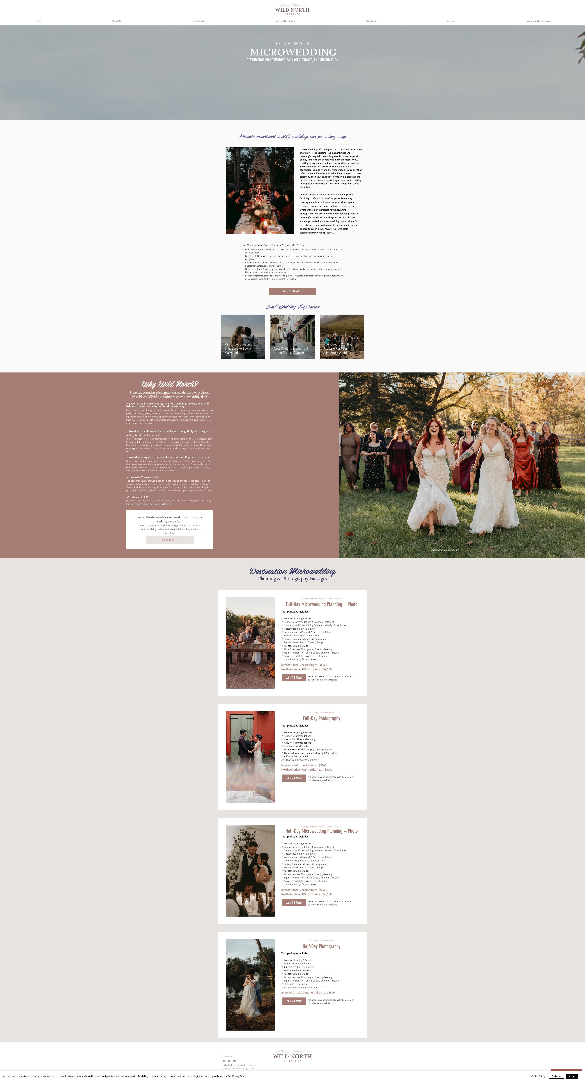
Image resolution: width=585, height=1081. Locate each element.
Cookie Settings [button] (538, 1076)
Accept (572, 1076)
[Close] (581, 1076)
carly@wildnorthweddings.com (239, 1065)
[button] (198, 21)
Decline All (556, 1076)
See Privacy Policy (237, 1076)
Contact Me (227, 1056)
